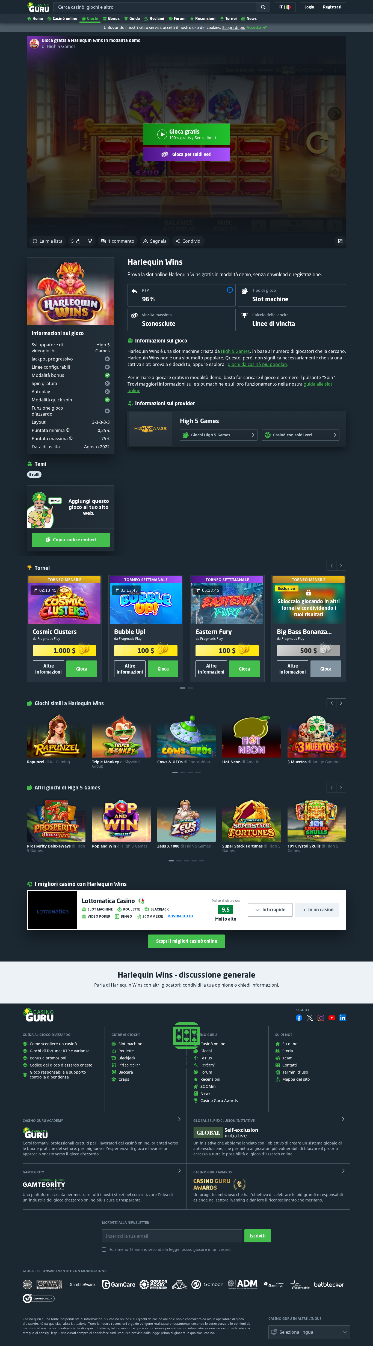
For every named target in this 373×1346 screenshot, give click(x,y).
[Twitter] (310, 1017)
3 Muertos (314, 762)
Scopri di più (233, 27)
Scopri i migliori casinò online (186, 941)
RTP (145, 290)
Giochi (92, 18)
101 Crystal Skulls (313, 848)
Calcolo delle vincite (270, 314)
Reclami (157, 18)
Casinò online (65, 18)
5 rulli (34, 474)
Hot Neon (240, 762)
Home (37, 18)
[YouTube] (331, 1017)
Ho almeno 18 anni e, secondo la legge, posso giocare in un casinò (169, 1249)
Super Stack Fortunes (251, 848)
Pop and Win (119, 846)
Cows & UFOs (183, 762)
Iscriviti (258, 1236)
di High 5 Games (59, 46)
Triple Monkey (116, 764)
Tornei (231, 18)
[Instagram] (321, 1017)
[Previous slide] (331, 565)
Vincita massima (157, 314)
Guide (134, 18)
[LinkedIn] (342, 1017)
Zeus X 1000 (184, 846)
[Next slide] (341, 565)
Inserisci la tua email (123, 1232)
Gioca (81, 669)
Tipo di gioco (264, 290)
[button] (188, 241)
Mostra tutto (180, 916)
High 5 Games (235, 351)
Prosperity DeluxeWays (56, 848)
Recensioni (205, 18)
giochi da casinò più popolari (257, 364)
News (252, 18)
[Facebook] (299, 1017)
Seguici (302, 1010)
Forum (179, 18)
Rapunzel (48, 762)
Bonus (114, 18)
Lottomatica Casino (109, 901)
